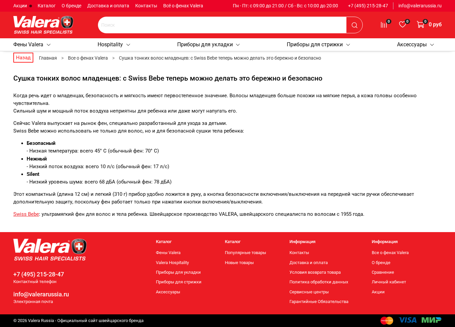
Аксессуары (412, 44)
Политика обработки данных (318, 281)
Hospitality (110, 44)
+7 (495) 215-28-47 (368, 5)
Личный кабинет (389, 281)
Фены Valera (28, 44)
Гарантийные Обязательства (318, 301)
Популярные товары (245, 252)
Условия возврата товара (315, 272)
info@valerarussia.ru (420, 5)
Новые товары (239, 262)
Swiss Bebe (26, 214)
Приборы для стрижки (315, 44)
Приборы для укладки (205, 44)
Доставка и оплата (108, 5)
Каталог (47, 5)
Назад (23, 58)
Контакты (146, 5)
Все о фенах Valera (390, 252)
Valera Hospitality (172, 262)
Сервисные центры (309, 291)
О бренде (71, 5)
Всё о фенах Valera (183, 5)
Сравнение (383, 272)
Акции (20, 5)
